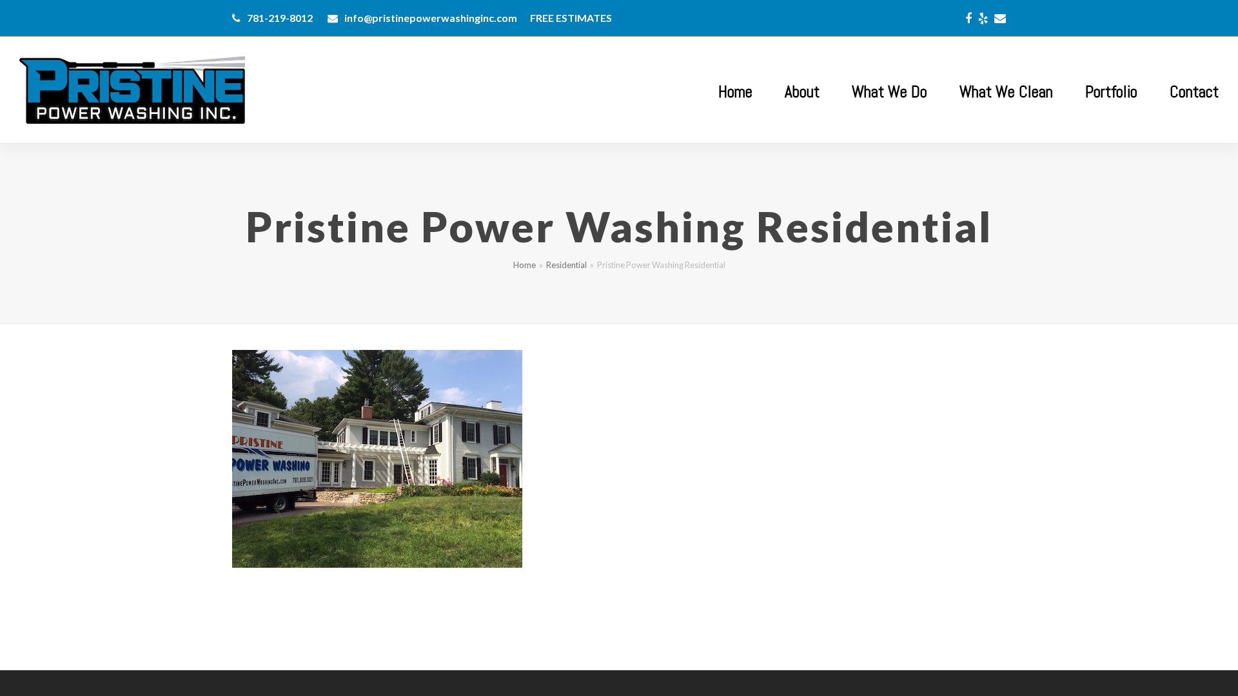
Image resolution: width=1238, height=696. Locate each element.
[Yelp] (983, 18)
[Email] (1000, 18)
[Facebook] (968, 18)
